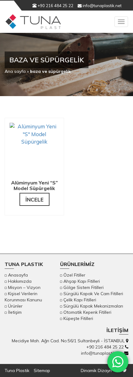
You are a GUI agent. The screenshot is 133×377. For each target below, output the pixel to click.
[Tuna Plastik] (33, 25)
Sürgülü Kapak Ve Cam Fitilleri (93, 293)
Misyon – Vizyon (24, 287)
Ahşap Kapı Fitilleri (81, 281)
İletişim (15, 312)
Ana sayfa (15, 71)
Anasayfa (18, 275)
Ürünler (15, 306)
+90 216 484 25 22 (54, 5)
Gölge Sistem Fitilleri (83, 287)
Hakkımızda (20, 281)
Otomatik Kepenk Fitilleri (87, 312)
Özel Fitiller (74, 275)
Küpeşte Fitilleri (78, 318)
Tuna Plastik (17, 370)
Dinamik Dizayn (96, 370)
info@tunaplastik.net (102, 5)
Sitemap (42, 370)
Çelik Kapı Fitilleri (79, 300)
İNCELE (34, 199)
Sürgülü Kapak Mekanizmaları (93, 306)
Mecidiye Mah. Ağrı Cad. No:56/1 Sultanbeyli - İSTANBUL (68, 341)
